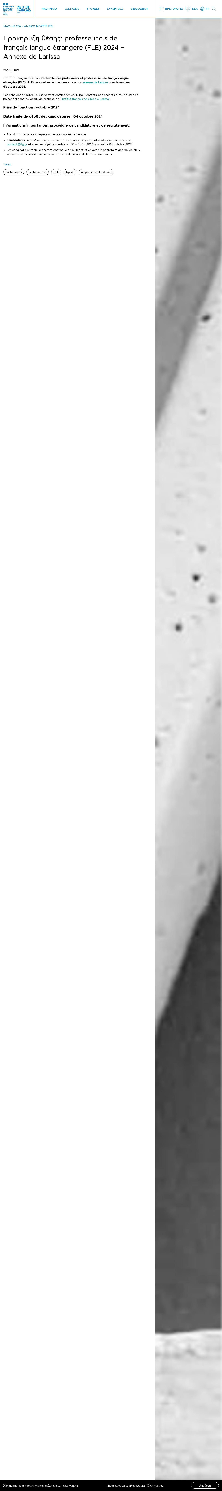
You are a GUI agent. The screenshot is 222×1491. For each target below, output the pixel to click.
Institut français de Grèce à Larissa (85, 99)
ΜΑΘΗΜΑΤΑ (49, 9)
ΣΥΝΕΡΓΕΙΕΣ (115, 9)
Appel (70, 172)
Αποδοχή (205, 1485)
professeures (37, 172)
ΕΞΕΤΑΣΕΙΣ (72, 9)
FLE (56, 172)
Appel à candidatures (96, 172)
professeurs (13, 172)
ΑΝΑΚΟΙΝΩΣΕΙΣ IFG (38, 26)
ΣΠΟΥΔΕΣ (93, 9)
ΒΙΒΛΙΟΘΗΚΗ (139, 9)
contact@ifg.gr (17, 144)
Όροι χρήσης (154, 1485)
